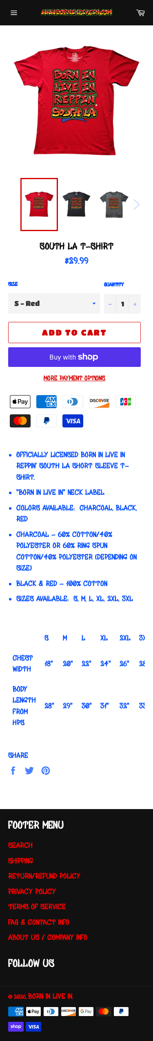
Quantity (114, 284)
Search (20, 845)
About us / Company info (47, 937)
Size (13, 284)
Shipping (20, 861)
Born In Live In (50, 996)
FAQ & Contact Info (38, 922)
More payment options (74, 378)
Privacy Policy (32, 891)
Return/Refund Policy (44, 876)
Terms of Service (37, 906)
